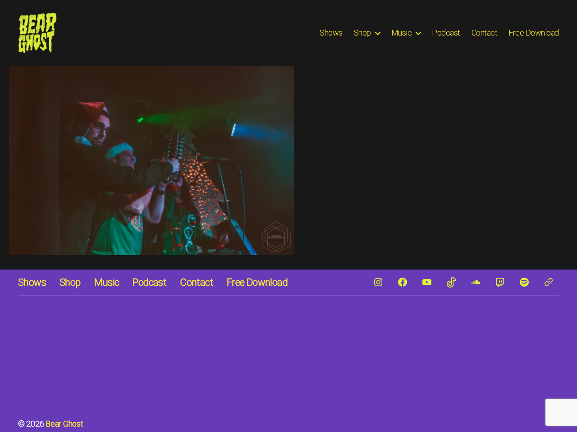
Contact (485, 32)
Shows (331, 32)
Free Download (533, 32)
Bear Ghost (64, 423)
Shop (362, 32)
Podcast (446, 32)
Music (401, 32)
